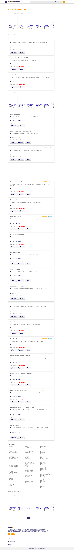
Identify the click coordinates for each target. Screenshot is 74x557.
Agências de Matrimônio (13, 448)
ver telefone (18, 63)
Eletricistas (42, 457)
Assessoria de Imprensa (13, 457)
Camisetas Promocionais (13, 483)
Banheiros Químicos (12, 477)
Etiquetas (42, 475)
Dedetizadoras (27, 482)
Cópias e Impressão (28, 472)
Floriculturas (42, 482)
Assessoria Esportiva (12, 458)
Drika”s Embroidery (15, 338)
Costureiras (27, 476)
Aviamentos (11, 474)
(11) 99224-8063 (15, 327)
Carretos (26, 446)
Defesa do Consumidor (29, 483)
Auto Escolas (11, 471)
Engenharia (42, 465)
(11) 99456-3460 (15, 188)
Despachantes (43, 448)
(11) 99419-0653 (15, 137)
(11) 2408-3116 (14, 362)
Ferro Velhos (42, 480)
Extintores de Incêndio (44, 477)
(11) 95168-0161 (15, 414)
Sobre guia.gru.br (12, 541)
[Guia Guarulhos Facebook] (9, 533)
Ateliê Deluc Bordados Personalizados (20, 131)
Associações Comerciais (13, 465)
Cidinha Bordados (15, 269)
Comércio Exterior (28, 458)
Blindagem (11, 479)
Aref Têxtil (13, 74)
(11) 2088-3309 (14, 275)
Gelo (41, 487)
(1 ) (49, 147)
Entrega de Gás (43, 468)
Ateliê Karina (13, 148)
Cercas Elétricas (28, 452)
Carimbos (10, 485)
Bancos (10, 475)
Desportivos (42, 451)
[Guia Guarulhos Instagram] (14, 533)
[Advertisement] (31, 171)
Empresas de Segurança (44, 459)
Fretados (42, 485)
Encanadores (42, 462)
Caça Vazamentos (12, 480)
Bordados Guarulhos (16, 216)
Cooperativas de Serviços (29, 471)
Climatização (27, 456)
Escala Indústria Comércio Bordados (20, 355)
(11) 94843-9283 (15, 241)
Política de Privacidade (42, 548)
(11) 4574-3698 (14, 293)
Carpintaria (11, 486)
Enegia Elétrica (43, 463)
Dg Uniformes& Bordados (17, 286)
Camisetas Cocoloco (16, 252)
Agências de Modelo (12, 450)
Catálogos (26, 448)
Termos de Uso (37, 548)
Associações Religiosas (13, 467)
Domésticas (42, 453)
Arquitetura (11, 456)
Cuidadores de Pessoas (29, 481)
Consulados (27, 465)
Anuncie (10, 544)
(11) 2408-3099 (14, 396)
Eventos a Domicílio (44, 476)
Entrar (57, 1)
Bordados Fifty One (15, 199)
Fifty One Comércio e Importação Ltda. (20, 390)
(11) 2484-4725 (14, 63)
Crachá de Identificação (29, 478)
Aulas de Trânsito (12, 470)
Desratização (42, 452)
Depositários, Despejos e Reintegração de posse (29, 486)
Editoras (41, 456)
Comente (13, 52)
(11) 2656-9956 (14, 432)
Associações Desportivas (13, 466)
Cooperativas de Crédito (29, 469)
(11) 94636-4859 (15, 154)
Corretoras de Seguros (29, 475)
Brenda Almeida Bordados (17, 234)
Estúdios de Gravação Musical (46, 474)
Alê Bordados (14, 40)
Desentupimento (43, 447)
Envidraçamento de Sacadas (45, 470)
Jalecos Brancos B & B (16, 425)
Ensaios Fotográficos (44, 467)
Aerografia (11, 446)
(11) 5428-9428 (14, 120)
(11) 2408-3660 (14, 205)
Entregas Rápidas (43, 469)
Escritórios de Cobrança (44, 473)
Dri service (13, 321)
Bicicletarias (11, 478)
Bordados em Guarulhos (17, 181)
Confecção (27, 459)
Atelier (10, 468)
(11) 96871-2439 (15, 344)
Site (13, 142)
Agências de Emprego (13, 447)
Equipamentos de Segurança (45, 471)
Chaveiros (26, 453)
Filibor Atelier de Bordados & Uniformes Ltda (22, 407)
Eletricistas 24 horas (44, 458)
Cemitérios (27, 450)
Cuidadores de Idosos (29, 480)
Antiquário (10, 453)
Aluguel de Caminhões (13, 452)
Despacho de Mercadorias (45, 450)
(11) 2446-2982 (14, 47)
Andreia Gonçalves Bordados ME (19, 57)
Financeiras (42, 481)
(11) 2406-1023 (14, 311)
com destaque (66, 1)
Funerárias (42, 486)
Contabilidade (27, 466)
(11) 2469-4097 (14, 81)
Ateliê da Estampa (15, 114)
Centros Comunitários (29, 451)
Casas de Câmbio (28, 447)
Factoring (42, 479)
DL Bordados (14, 304)
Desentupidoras (43, 446)
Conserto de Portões (28, 462)
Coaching (26, 457)
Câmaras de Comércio (13, 481)
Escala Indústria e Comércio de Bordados (21, 373)
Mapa (22, 52)
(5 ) (49, 216)
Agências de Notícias (12, 451)
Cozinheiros (27, 477)
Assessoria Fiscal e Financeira (14, 459)
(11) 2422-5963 (14, 258)
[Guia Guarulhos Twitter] (12, 533)
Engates (41, 464)
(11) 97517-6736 (15, 223)
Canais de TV (11, 484)
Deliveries (26, 484)
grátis (71, 1)
